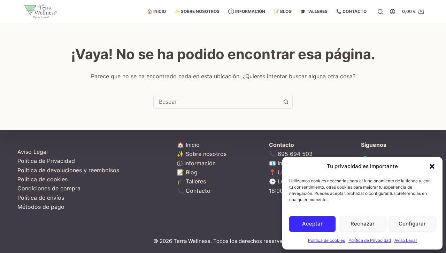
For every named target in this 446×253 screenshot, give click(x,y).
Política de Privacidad (369, 240)
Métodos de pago (40, 206)
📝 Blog (283, 11)
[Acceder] (392, 11)
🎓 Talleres (314, 11)
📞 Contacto (351, 11)
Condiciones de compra (48, 188)
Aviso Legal (405, 240)
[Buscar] (380, 11)
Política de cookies (326, 240)
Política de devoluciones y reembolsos (68, 170)
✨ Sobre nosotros (197, 11)
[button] (432, 166)
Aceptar (312, 223)
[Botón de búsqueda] (285, 101)
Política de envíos (40, 197)
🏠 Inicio (156, 11)
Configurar (412, 223)
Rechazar (363, 223)
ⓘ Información (246, 11)
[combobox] (216, 102)
